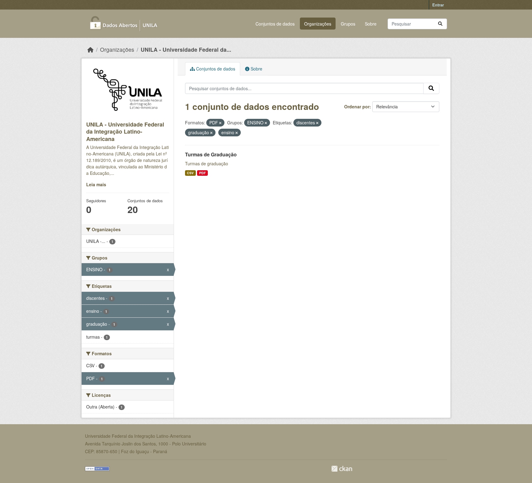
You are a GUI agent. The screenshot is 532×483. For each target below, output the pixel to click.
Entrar (438, 5)
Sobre (371, 24)
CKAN (341, 468)
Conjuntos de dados (275, 24)
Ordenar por (356, 106)
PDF (202, 173)
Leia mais (96, 184)
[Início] (90, 49)
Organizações (317, 24)
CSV (190, 173)
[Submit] (440, 23)
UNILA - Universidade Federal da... (186, 49)
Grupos (348, 24)
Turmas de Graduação (211, 154)
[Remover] (220, 122)
